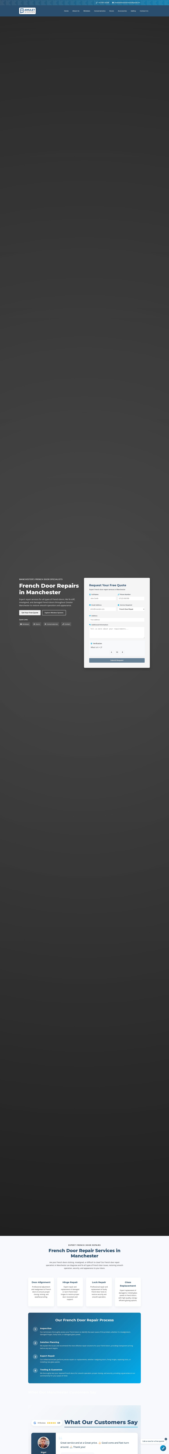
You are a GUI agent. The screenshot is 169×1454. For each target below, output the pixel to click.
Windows (86, 11)
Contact (67, 624)
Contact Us (144, 11)
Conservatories (100, 11)
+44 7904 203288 (103, 3)
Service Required (126, 605)
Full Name (94, 594)
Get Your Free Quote (30, 613)
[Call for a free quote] (163, 1448)
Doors (111, 11)
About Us (75, 11)
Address (94, 616)
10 (117, 652)
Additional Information (99, 625)
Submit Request (116, 660)
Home (66, 11)
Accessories (122, 11)
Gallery (133, 11)
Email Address (96, 605)
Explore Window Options (54, 613)
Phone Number (125, 594)
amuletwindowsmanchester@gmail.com (127, 3)
